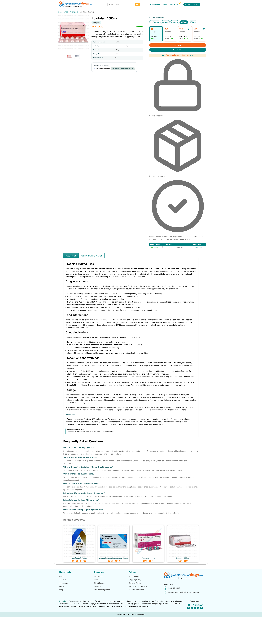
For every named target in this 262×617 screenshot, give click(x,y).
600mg (193, 22)
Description (71, 256)
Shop (165, 5)
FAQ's (61, 586)
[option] (69, 56)
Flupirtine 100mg (148, 558)
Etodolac (117, 42)
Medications (155, 5)
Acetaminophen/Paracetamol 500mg (113, 558)
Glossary (97, 586)
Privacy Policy (134, 576)
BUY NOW (177, 45)
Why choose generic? (102, 590)
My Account (99, 576)
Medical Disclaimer (136, 590)
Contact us (63, 583)
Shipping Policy (135, 580)
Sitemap (97, 580)
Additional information (91, 256)
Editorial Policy (135, 583)
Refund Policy (184, 239)
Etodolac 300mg (182, 558)
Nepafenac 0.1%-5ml (79, 558)
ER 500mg (154, 22)
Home (59, 12)
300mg (174, 22)
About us (62, 580)
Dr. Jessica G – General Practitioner (122, 68)
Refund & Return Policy (138, 586)
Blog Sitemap (99, 583)
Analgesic (74, 12)
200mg (165, 22)
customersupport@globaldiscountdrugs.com (183, 592)
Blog (61, 590)
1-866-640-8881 (174, 588)
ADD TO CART (177, 50)
